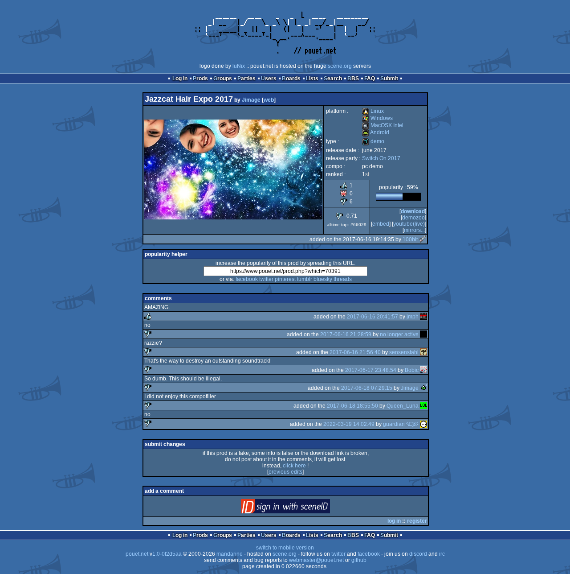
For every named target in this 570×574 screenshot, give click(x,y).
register (417, 521)
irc (442, 554)
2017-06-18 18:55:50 (352, 406)
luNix (238, 66)
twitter (266, 279)
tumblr (304, 279)
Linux (373, 111)
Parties (246, 78)
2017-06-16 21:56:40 (355, 352)
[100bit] (422, 239)
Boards (291, 78)
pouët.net (137, 554)
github (358, 560)
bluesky (323, 279)
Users (269, 78)
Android (375, 132)
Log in (179, 78)
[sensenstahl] (423, 352)
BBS (353, 78)
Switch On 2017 (381, 158)
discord (418, 554)
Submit (389, 78)
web (269, 100)
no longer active (399, 334)
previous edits (285, 472)
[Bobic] (423, 370)
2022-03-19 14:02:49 (349, 424)
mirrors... (414, 230)
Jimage (251, 100)
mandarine (229, 554)
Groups (222, 78)
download (413, 211)
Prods (200, 78)
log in (394, 521)
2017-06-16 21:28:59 (345, 334)
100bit (410, 239)
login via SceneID (300, 508)
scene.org (340, 66)
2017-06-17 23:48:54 (370, 370)
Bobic (412, 370)
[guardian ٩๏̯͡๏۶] (423, 424)
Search (333, 78)
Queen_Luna (403, 406)
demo (373, 141)
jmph (413, 317)
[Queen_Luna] (423, 406)
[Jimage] (423, 388)
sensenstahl (404, 352)
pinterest (285, 279)
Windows (377, 118)
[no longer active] (423, 334)
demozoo (413, 218)
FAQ (369, 78)
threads (343, 279)
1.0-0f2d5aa (167, 554)
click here (294, 466)
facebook (247, 279)
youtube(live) (409, 224)
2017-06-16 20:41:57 (372, 317)
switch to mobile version (285, 548)
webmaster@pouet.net (316, 560)
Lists (312, 78)
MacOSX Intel (382, 125)
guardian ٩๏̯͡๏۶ (401, 424)
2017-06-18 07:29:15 (366, 388)
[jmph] (423, 317)
